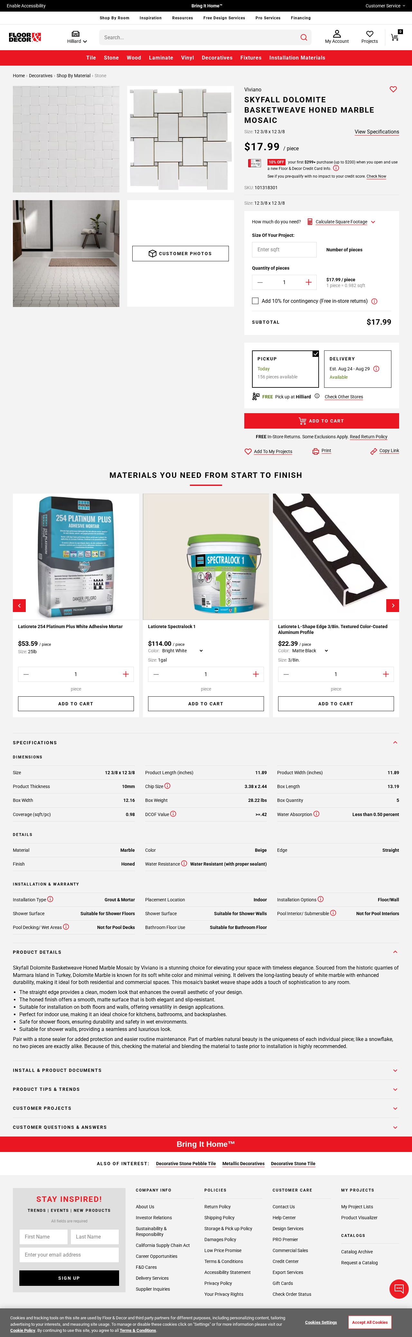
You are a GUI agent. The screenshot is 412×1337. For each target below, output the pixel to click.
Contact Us (284, 1206)
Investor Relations (154, 1217)
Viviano (252, 90)
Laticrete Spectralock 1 (172, 626)
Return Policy (217, 1206)
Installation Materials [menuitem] (297, 58)
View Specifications (377, 132)
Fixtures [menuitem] (251, 58)
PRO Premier (285, 1239)
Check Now (376, 176)
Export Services (288, 1272)
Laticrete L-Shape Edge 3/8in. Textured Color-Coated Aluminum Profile (333, 629)
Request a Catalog (359, 1262)
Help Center (284, 1217)
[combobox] (205, 37)
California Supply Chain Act (163, 1245)
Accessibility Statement (227, 1272)
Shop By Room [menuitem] (114, 18)
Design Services (288, 1228)
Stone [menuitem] (111, 58)
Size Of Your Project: (273, 235)
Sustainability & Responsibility (151, 1231)
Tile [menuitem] (91, 58)
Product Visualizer (359, 1217)
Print (326, 450)
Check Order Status (292, 1294)
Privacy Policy (218, 1283)
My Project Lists (357, 1206)
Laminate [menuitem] (161, 58)
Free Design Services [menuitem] (224, 18)
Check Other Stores (344, 396)
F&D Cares (146, 1267)
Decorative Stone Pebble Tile (186, 1163)
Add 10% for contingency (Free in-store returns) (315, 301)
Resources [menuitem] (182, 18)
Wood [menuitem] (134, 58)
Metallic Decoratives (243, 1163)
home (19, 75)
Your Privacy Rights (223, 1294)
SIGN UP (69, 1278)
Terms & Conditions (223, 1261)
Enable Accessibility (26, 5)
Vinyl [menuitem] (187, 58)
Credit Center (286, 1261)
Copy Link (389, 450)
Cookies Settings (321, 1322)
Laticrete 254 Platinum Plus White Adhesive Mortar (70, 626)
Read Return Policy (369, 436)
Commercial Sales (290, 1250)
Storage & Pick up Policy (228, 1228)
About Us (145, 1206)
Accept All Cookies (370, 1322)
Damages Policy (220, 1239)
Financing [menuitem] (301, 18)
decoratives (41, 75)
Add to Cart (326, 420)
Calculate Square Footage (341, 221)
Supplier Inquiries (153, 1289)
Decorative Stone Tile (293, 1163)
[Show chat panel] (399, 1289)
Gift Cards (283, 1283)
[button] (76, 37)
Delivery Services (152, 1278)
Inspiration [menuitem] (151, 18)
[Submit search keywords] (304, 37)
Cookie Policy (22, 1330)
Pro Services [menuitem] (268, 18)
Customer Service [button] (383, 5)
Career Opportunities (156, 1256)
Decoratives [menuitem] (217, 58)
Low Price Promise (222, 1250)
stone (100, 75)
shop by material (74, 75)
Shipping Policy (219, 1217)
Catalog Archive (357, 1251)
